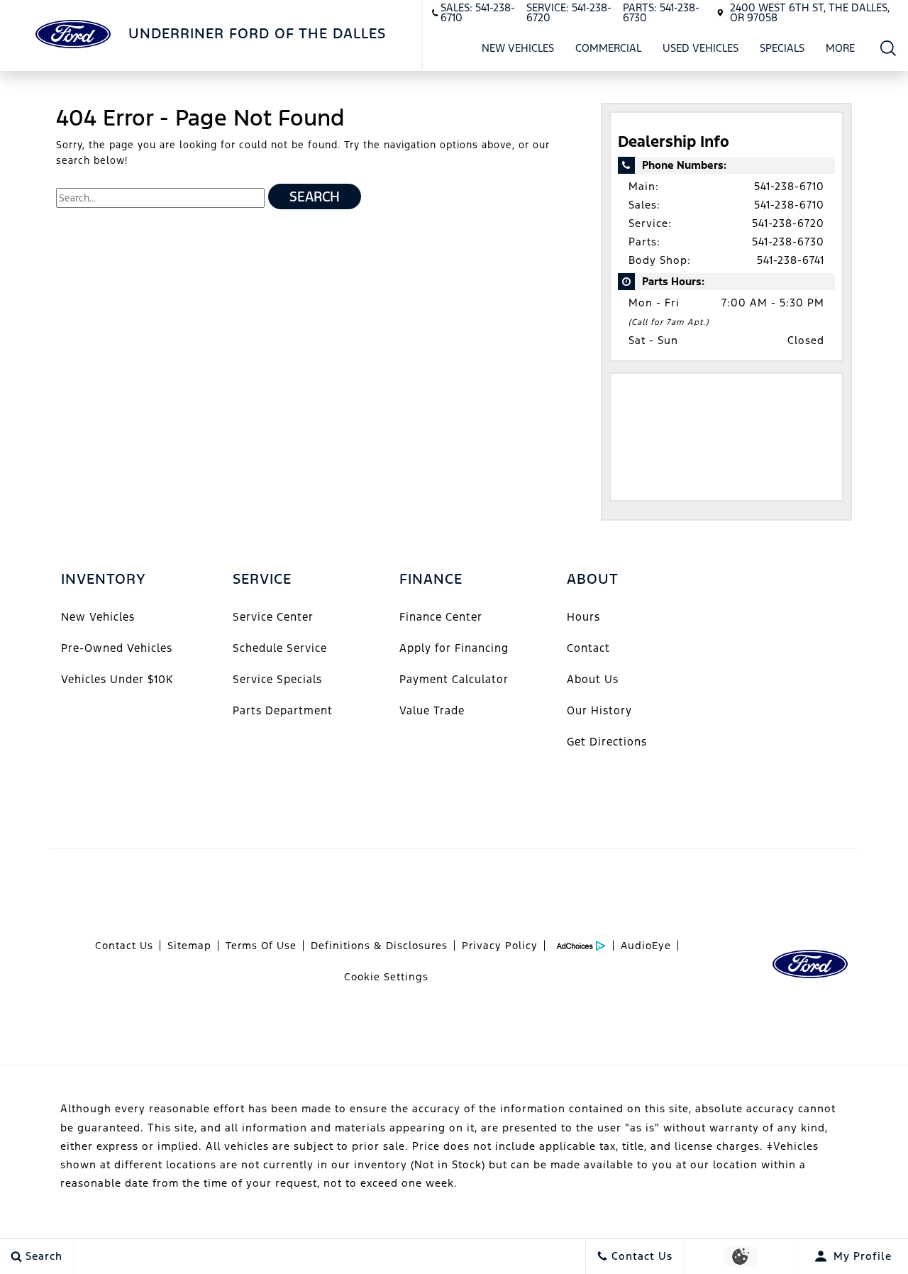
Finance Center (440, 617)
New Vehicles (518, 48)
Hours (583, 617)
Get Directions (607, 741)
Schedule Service (280, 648)
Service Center (273, 617)
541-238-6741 (790, 260)
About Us (593, 679)
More (840, 50)
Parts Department (283, 710)
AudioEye (646, 945)
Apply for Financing (454, 648)
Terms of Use (261, 945)
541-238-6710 (789, 186)
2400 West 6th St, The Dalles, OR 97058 (810, 12)
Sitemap (189, 945)
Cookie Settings (386, 976)
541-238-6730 (788, 241)
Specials (782, 48)
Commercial (608, 48)
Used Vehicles (700, 48)
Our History (599, 710)
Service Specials (277, 679)
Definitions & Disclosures (379, 945)
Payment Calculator (454, 679)
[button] (888, 48)
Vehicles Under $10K (117, 679)
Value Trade (432, 710)
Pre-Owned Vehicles (116, 648)
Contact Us (124, 945)
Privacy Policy (500, 945)
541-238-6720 (788, 223)
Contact (588, 648)
